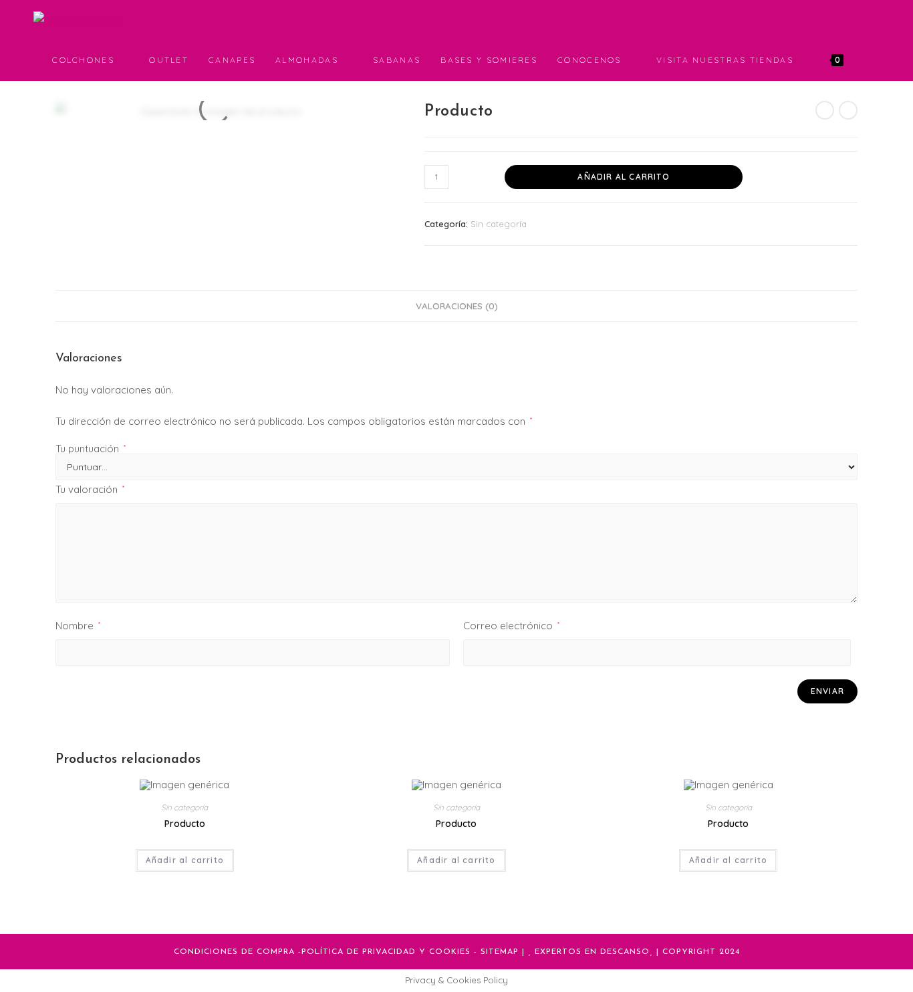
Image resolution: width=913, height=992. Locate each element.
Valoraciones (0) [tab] (457, 305)
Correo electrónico (511, 625)
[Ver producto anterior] (824, 110)
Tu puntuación (90, 449)
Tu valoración (89, 489)
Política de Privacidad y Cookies (386, 952)
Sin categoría (499, 223)
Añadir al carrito (623, 177)
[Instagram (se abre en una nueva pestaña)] (856, 19)
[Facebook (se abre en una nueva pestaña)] (838, 19)
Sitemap (500, 952)
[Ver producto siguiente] (848, 110)
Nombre (77, 625)
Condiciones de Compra (234, 952)
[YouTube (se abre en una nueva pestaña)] (875, 19)
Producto (184, 824)
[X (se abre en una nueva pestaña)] (819, 19)
